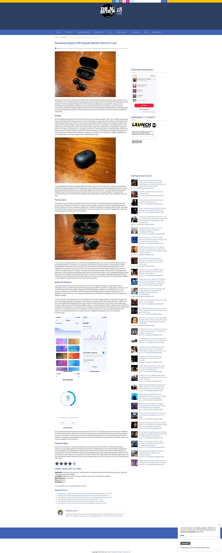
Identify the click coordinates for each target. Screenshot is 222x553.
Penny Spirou (144, 275)
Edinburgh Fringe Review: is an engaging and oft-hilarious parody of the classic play (152, 368)
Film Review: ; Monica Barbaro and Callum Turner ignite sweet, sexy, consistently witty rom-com (152, 349)
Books (146, 32)
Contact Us (120, 552)
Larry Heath (136, 266)
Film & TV (69, 32)
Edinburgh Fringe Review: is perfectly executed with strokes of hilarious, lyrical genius (152, 281)
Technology (135, 32)
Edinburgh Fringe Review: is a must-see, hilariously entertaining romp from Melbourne (152, 386)
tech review (124, 48)
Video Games (120, 32)
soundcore (113, 48)
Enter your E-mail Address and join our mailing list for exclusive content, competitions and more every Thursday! (143, 133)
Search (164, 1)
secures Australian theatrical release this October (150, 358)
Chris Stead (144, 204)
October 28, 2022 (73, 48)
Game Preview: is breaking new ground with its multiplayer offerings (150, 230)
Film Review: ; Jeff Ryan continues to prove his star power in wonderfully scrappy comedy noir (153, 331)
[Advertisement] (111, 24)
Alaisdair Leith (144, 304)
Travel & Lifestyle (83, 32)
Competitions (156, 32)
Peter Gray (136, 188)
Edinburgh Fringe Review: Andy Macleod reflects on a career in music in (152, 396)
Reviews (81, 48)
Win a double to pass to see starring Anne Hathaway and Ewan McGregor (152, 310)
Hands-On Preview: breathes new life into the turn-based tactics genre (151, 443)
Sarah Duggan (145, 195)
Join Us (127, 552)
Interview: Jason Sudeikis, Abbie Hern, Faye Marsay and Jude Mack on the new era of (153, 377)
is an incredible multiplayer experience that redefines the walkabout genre (151, 453)
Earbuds (94, 48)
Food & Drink (98, 32)
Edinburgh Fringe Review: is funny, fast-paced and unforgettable (152, 405)
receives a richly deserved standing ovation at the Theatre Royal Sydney (151, 271)
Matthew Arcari (61, 48)
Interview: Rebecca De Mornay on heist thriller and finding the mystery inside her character (153, 424)
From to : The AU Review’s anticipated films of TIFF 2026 (152, 415)
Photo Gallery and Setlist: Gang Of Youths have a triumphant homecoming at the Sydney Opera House (153, 239)
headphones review (103, 48)
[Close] (220, 525)
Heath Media (111, 552)
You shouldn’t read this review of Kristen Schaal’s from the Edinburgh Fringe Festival (153, 434)
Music (59, 32)
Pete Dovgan (144, 212)
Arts (109, 32)
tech (118, 48)
